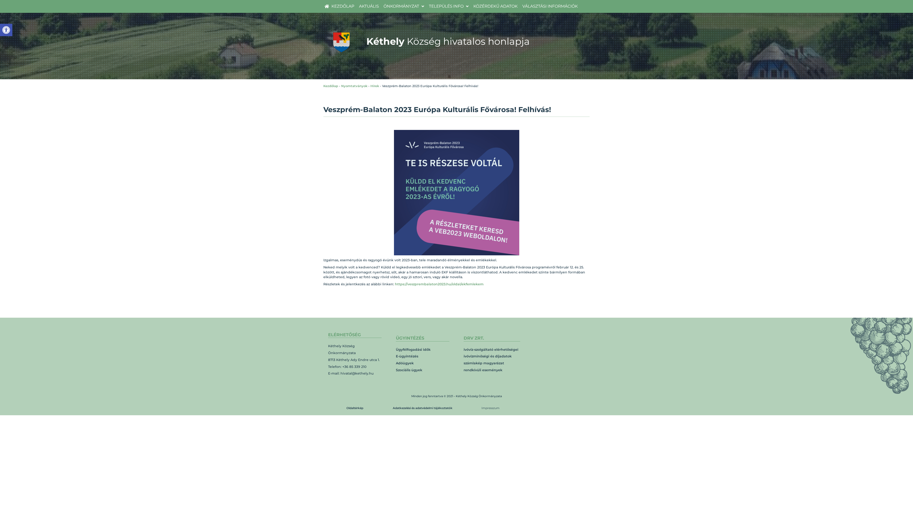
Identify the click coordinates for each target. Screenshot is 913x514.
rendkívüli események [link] (483, 370)
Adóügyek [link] (405, 363)
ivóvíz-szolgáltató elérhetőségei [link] (491, 349)
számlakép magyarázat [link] (484, 363)
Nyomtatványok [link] (354, 86)
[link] (6, 30)
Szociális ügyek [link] (409, 370)
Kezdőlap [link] (330, 86)
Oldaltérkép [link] (354, 408)
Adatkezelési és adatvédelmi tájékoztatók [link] (422, 408)
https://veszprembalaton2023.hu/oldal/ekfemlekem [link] (439, 284)
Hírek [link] (374, 86)
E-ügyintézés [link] (407, 356)
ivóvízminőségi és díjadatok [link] (488, 356)
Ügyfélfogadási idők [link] (413, 349)
